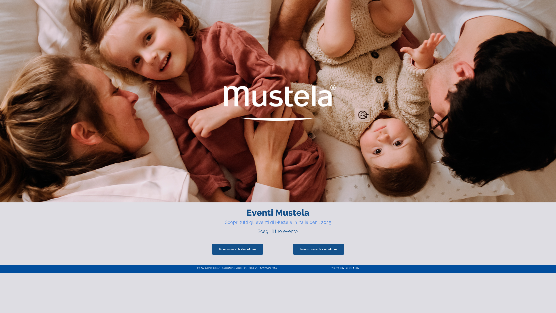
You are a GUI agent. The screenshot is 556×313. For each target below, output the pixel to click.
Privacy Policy (337, 268)
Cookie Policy (352, 268)
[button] (237, 249)
